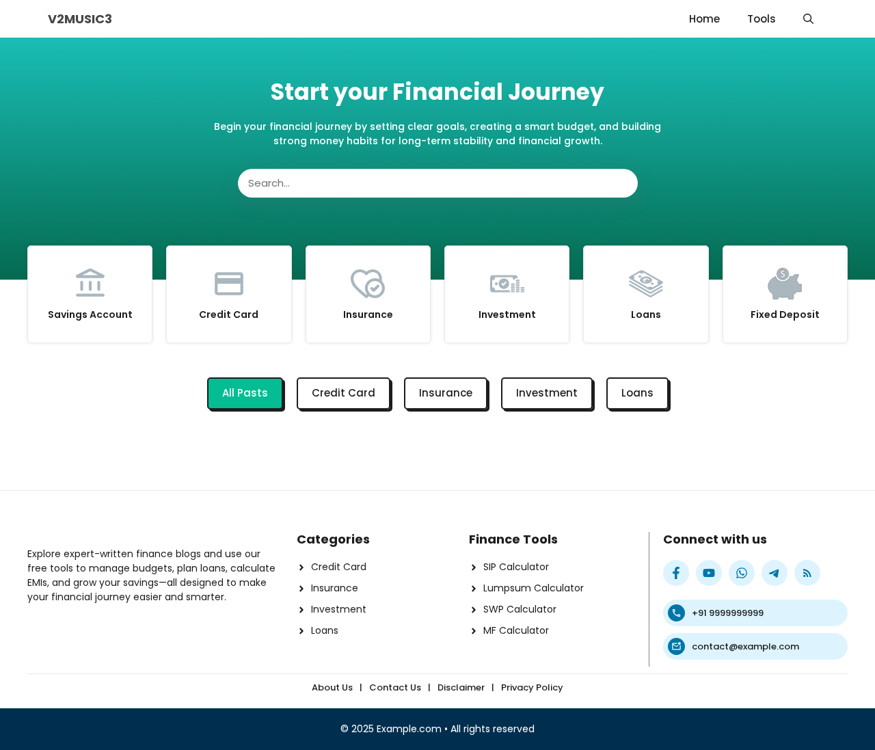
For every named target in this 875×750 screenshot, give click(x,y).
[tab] (245, 393)
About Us (332, 687)
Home (704, 19)
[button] (808, 19)
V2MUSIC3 (80, 18)
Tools (761, 19)
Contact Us (395, 687)
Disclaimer (461, 687)
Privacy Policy (532, 687)
